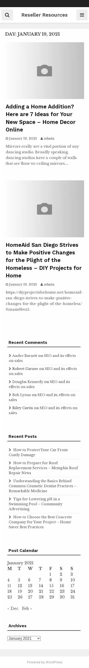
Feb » (27, 608)
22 (51, 591)
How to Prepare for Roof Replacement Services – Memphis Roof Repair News (43, 468)
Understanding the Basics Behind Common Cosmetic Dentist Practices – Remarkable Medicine (42, 486)
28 (41, 597)
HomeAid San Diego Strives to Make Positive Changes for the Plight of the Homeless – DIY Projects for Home (44, 260)
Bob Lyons (21, 395)
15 (51, 585)
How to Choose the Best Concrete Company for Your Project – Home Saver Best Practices (40, 522)
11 (9, 585)
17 (72, 585)
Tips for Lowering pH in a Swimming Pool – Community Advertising (35, 504)
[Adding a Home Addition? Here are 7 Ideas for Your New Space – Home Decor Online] (44, 97)
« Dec (13, 608)
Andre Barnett (24, 356)
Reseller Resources (44, 15)
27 (30, 597)
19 (20, 591)
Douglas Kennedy (27, 382)
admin (49, 138)
